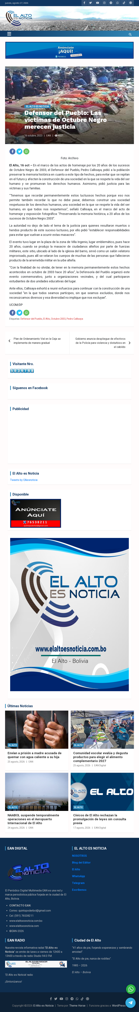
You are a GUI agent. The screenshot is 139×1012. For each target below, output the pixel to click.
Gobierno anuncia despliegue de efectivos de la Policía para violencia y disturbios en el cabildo (100, 343)
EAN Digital (100, 765)
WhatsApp (78, 876)
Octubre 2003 (58, 318)
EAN (48, 135)
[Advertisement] (69, 437)
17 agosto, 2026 (81, 827)
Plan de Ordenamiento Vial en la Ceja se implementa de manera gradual (37, 340)
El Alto (46, 318)
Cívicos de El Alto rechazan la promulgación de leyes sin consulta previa (99, 819)
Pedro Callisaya (75, 318)
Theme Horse (77, 1005)
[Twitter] (19, 151)
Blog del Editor (81, 862)
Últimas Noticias (20, 706)
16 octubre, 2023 (33, 135)
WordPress (119, 1005)
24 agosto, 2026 (16, 827)
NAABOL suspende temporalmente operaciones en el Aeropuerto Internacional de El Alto (33, 819)
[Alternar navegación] (9, 34)
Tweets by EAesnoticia (23, 480)
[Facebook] (12, 151)
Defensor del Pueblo (31, 318)
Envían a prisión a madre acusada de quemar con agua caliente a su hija (35, 755)
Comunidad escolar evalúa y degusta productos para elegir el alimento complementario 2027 (100, 757)
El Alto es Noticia (37, 106)
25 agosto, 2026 (16, 761)
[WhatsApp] (26, 151)
